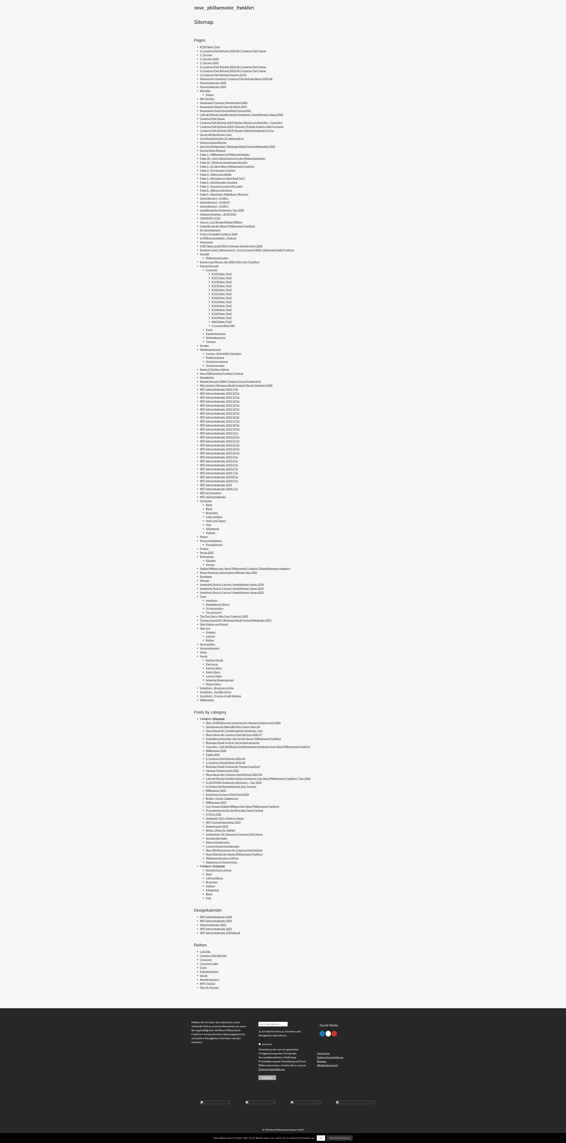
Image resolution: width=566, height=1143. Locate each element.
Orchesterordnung (217, 361)
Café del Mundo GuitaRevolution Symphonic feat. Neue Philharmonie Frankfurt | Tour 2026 (258, 778)
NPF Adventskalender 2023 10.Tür (220, 393)
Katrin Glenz (213, 672)
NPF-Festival (207, 983)
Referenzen (207, 556)
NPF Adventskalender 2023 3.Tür (219, 457)
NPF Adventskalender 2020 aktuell (220, 932)
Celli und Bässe (214, 878)
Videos (210, 94)
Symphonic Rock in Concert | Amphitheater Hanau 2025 (232, 588)
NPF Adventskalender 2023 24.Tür (220, 453)
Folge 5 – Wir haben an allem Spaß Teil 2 (222, 178)
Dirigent (210, 632)
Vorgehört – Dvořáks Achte (215, 692)
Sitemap (204, 580)
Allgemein (219, 718)
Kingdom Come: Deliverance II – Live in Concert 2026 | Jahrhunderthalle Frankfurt (247, 250)
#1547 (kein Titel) (222, 313)
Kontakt (204, 254)
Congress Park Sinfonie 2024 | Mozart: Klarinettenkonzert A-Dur (237, 130)
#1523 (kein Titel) (222, 301)
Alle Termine (207, 98)
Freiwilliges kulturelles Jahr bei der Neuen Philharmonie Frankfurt (243, 738)
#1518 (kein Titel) (222, 281)
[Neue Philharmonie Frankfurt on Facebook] (322, 1034)
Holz (208, 524)
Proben (204, 548)
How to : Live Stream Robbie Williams (221, 222)
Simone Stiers (213, 684)
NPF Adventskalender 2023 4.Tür (219, 461)
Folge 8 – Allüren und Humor (216, 190)
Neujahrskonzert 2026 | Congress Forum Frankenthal (230, 381)
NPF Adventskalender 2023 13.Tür (220, 405)
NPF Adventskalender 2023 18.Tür (220, 425)
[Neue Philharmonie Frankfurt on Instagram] (328, 1034)
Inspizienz (211, 600)
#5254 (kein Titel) (222, 317)
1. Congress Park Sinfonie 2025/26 (225, 762)
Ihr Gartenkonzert (210, 230)
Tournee (211, 341)
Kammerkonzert (209, 971)
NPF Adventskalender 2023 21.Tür (220, 441)
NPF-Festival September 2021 (223, 822)
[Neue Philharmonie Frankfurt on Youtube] (334, 1034)
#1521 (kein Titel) (222, 293)
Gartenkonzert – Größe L (214, 198)
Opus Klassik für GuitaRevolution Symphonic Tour (234, 730)
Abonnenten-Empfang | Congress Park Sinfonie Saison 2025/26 (236, 78)
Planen (204, 536)
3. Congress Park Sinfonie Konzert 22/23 (223, 74)
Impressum (206, 242)
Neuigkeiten (207, 377)
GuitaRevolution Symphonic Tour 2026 (222, 210)
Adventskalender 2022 (213, 86)
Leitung (210, 636)
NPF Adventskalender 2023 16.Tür (220, 417)
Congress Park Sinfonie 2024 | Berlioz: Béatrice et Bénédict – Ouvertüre (241, 122)
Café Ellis (205, 951)
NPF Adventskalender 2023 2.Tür (219, 433)
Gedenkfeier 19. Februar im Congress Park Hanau (234, 834)
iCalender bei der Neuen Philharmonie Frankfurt (227, 226)
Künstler (211, 560)
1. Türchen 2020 (209, 58)
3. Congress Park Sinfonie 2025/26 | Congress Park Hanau (233, 70)
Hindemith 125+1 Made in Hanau (225, 818)
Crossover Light (209, 963)
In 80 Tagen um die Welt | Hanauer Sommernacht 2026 (231, 246)
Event (209, 329)
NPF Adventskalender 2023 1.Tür (219, 389)
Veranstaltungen (209, 648)
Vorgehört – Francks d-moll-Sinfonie (220, 696)
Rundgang (206, 576)
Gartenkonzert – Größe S (214, 206)
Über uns (205, 628)
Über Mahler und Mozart (214, 624)
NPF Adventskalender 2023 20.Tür (220, 437)
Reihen (210, 640)
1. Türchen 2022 (209, 62)
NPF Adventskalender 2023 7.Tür (219, 473)
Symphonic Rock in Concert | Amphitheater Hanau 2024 (232, 584)
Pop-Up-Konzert (209, 987)
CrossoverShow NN (223, 325)
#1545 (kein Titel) (222, 305)
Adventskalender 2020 (213, 82)
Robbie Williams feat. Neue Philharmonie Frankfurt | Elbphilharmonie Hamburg (245, 568)
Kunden (204, 345)
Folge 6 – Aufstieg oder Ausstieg (218, 182)
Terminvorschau (215, 365)
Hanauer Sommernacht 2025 (222, 770)
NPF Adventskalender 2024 (216, 484)
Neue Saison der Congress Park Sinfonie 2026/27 (234, 734)
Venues (210, 564)
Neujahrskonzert (209, 979)
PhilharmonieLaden (217, 258)
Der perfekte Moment (213, 150)
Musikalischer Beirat (217, 604)
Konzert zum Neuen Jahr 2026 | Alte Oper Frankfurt (229, 262)
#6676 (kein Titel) (222, 321)
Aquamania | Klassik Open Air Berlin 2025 (223, 106)
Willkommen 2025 (216, 790)
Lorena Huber (214, 676)
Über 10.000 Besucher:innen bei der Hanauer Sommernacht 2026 (243, 722)
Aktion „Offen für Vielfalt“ (221, 830)
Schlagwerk (212, 528)
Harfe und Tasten (216, 520)
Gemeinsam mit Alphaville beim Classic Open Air (233, 726)
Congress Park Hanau (212, 118)
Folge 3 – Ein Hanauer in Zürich (217, 170)
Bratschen (212, 512)
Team (203, 596)
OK (321, 1138)
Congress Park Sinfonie (213, 955)
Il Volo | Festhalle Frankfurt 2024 (218, 234)
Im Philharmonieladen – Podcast (218, 238)
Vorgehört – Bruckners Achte (217, 688)
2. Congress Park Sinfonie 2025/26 (225, 758)
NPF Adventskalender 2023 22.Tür (220, 445)
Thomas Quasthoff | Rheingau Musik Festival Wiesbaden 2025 (235, 620)
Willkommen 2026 (216, 750)
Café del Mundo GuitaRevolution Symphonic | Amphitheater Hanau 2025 (241, 114)
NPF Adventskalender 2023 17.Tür (220, 421)
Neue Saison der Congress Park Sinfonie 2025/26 (234, 774)
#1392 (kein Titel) (222, 273)
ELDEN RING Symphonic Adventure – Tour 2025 (234, 782)
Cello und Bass (214, 516)
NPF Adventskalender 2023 (216, 920)
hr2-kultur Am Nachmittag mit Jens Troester (231, 786)
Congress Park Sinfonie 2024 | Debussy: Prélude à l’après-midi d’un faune (241, 126)
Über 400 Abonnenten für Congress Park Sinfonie (234, 850)
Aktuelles (205, 90)
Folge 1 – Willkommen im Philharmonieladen (225, 154)
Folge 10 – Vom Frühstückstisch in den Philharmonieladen (232, 158)
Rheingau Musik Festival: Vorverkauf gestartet (233, 742)
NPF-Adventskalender (213, 496)
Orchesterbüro (214, 608)
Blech (209, 508)
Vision (203, 652)
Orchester (206, 500)
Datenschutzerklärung (213, 142)
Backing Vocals (214, 660)
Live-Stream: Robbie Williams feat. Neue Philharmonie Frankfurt (242, 806)
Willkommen (207, 699)
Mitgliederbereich (210, 349)
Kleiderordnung (215, 357)
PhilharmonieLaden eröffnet (222, 858)
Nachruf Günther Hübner (214, 369)
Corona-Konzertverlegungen (222, 846)
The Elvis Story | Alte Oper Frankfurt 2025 (224, 616)
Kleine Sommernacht (218, 842)
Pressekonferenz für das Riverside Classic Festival (234, 810)
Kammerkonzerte (216, 333)
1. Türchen (206, 54)
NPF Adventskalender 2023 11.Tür (220, 397)
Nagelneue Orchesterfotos (221, 862)
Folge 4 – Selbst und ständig (215, 174)
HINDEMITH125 (210, 218)
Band (209, 504)
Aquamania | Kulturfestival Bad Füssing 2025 (225, 110)
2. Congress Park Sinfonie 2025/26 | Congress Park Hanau (233, 66)
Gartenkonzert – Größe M (215, 202)
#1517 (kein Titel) (222, 277)
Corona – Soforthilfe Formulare (223, 353)
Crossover (212, 269)
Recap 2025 (207, 552)
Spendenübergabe (216, 838)
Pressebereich (214, 544)
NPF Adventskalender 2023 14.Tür (220, 409)
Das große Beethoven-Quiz (216, 134)
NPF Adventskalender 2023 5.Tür (219, 465)
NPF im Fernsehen (210, 492)
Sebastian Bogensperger (220, 680)
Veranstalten (207, 644)
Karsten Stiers (214, 668)
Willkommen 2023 (216, 802)
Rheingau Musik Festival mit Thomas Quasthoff (233, 766)
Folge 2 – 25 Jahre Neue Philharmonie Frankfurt (227, 166)
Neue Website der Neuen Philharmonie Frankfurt (234, 854)
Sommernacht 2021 (217, 826)
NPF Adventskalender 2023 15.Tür (220, 413)
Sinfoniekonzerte (216, 337)
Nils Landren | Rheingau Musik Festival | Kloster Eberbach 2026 (236, 385)
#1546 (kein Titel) (222, 309)
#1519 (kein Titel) (222, 285)
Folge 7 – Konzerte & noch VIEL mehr (221, 186)
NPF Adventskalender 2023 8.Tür (219, 477)
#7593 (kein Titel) (210, 47)
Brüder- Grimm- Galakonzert (222, 798)
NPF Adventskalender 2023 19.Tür (220, 429)
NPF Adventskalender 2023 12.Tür (220, 401)
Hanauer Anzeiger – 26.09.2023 (218, 214)
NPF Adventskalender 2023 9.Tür (219, 481)
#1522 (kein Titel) (222, 297)
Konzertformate (209, 266)
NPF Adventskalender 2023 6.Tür (219, 469)
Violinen (210, 532)
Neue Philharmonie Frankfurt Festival (221, 373)
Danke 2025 (213, 754)
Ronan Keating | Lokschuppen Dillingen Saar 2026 (228, 572)
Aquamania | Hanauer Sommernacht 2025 (223, 102)
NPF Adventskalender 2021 (216, 928)
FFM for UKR (213, 814)
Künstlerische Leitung (218, 870)
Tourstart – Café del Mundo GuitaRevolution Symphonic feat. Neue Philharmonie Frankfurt (258, 746)
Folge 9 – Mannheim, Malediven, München (224, 194)
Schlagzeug (212, 890)
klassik (203, 975)
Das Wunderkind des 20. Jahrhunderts (222, 138)
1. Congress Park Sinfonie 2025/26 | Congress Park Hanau (233, 50)
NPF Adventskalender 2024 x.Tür (219, 488)
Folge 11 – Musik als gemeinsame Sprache (223, 162)
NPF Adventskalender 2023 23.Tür (220, 449)
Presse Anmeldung (211, 540)
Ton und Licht (213, 612)
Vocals (203, 656)
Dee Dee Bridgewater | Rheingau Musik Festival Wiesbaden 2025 (237, 146)
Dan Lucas (212, 664)
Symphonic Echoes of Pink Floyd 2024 (227, 794)
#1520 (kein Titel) (222, 289)
